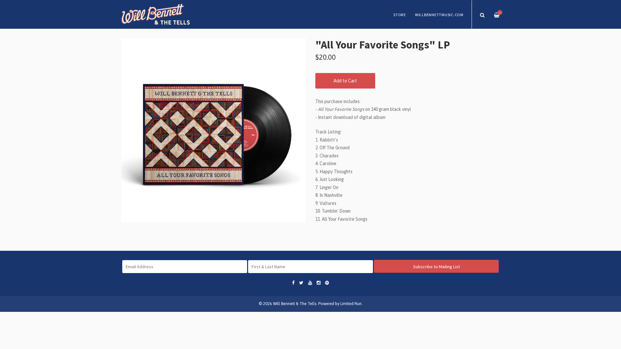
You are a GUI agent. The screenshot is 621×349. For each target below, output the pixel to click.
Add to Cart (345, 80)
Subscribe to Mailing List (436, 267)
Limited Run (351, 303)
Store (399, 14)
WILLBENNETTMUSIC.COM (439, 14)
